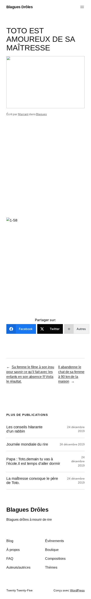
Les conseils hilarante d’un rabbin (24, 429)
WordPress (77, 590)
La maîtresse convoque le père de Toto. (32, 480)
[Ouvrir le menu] (82, 6)
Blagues (41, 114)
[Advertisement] (45, 168)
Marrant (23, 114)
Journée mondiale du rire (27, 444)
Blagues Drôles (19, 7)
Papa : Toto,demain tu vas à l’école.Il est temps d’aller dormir (33, 461)
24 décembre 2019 (72, 444)
